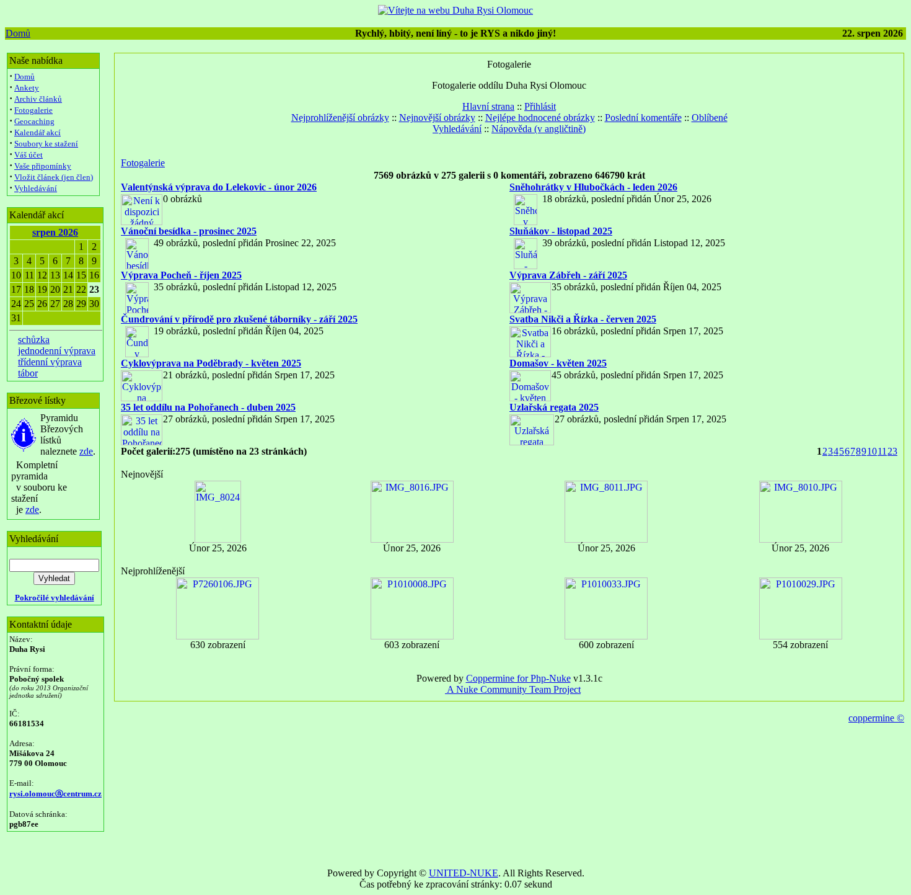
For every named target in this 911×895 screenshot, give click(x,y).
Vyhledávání (35, 188)
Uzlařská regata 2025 (554, 407)
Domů (18, 33)
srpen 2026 (55, 232)
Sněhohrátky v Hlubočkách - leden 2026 (593, 187)
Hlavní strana (488, 106)
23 (892, 451)
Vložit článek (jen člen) (53, 177)
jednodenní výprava (56, 350)
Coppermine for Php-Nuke (518, 678)
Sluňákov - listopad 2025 (560, 231)
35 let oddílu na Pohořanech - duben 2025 (208, 407)
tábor (28, 373)
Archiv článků (38, 99)
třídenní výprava (50, 362)
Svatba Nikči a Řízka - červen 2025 (582, 319)
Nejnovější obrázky (437, 117)
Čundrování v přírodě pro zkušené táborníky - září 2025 (239, 319)
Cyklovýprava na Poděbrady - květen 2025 (211, 363)
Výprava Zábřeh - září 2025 (568, 275)
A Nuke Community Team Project (513, 689)
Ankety (26, 87)
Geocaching (34, 121)
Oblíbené (710, 117)
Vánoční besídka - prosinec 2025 (189, 231)
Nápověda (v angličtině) (538, 128)
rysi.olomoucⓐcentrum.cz (55, 793)
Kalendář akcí (37, 132)
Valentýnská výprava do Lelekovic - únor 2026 (219, 187)
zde (86, 451)
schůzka (34, 339)
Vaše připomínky (42, 166)
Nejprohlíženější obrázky (340, 117)
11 (882, 451)
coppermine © (876, 718)
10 (872, 451)
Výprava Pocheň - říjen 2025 (181, 275)
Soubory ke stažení (46, 143)
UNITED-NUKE (463, 873)
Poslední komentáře (643, 117)
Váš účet (28, 154)
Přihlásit (540, 106)
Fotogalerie (33, 110)
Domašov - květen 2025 (558, 363)
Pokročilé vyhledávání (54, 597)
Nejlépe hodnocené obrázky (540, 117)
